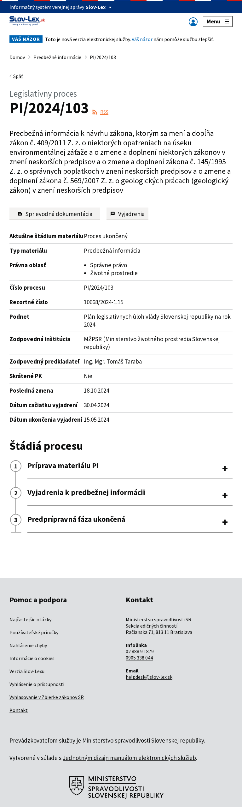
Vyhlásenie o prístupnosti (36, 684)
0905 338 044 (139, 657)
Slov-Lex (96, 7)
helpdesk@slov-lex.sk (149, 677)
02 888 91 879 (140, 651)
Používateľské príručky (33, 632)
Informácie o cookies (32, 658)
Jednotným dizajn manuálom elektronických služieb (129, 758)
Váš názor (142, 39)
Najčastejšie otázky (30, 619)
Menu (213, 21)
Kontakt (18, 710)
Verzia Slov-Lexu (26, 671)
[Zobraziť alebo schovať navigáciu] (193, 22)
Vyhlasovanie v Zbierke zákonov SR (46, 697)
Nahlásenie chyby (28, 645)
